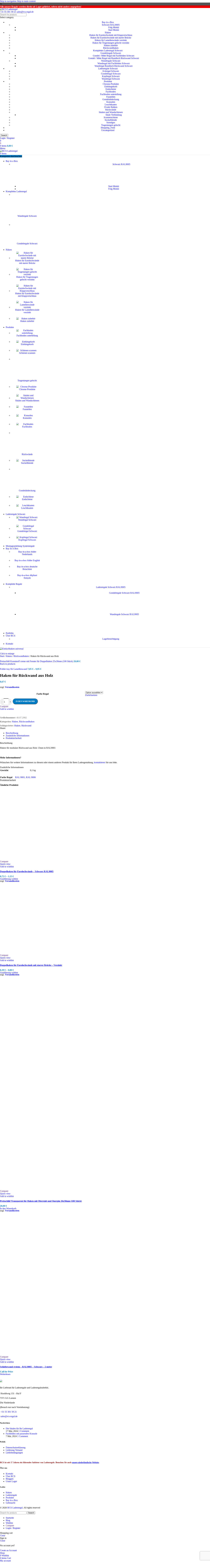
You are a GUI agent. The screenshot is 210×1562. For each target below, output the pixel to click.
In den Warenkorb (25, 701)
